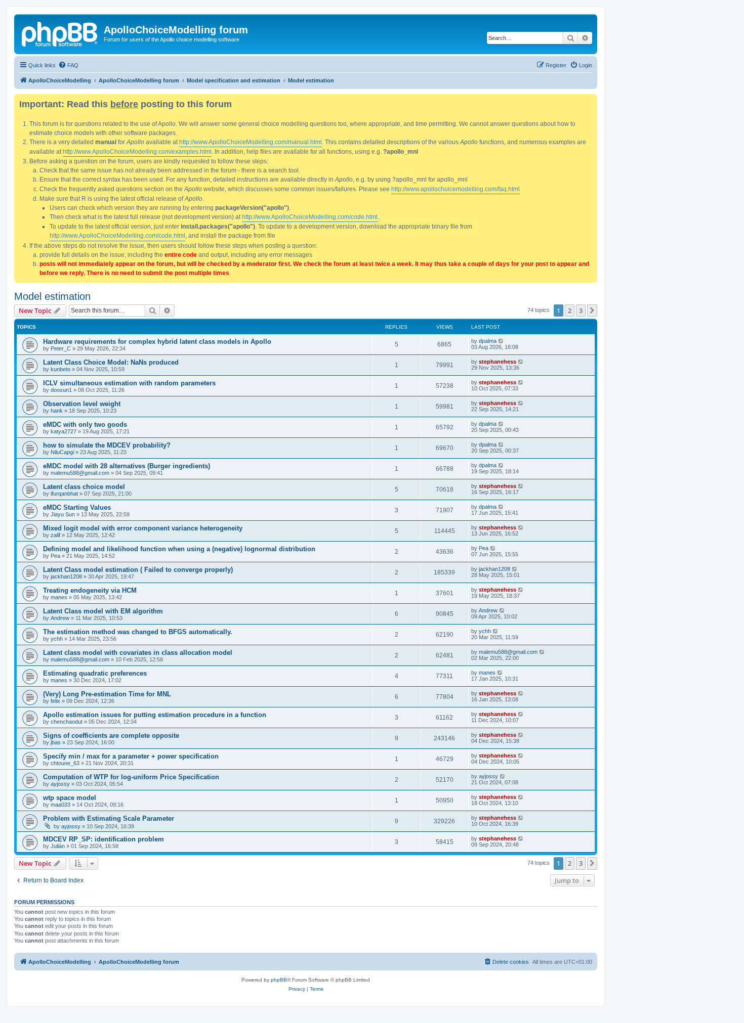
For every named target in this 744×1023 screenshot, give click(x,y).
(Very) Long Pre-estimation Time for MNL (107, 694)
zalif (55, 535)
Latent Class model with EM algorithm (103, 611)
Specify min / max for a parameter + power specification (131, 756)
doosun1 (61, 390)
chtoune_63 (65, 763)
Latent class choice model (84, 487)
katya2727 (63, 431)
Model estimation (52, 296)
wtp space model (69, 798)
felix (55, 701)
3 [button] (581, 310)
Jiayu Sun (63, 514)
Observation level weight (81, 404)
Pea (55, 556)
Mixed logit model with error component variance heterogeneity (142, 528)
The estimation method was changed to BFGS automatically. (137, 632)
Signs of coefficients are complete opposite (111, 735)
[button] (592, 310)
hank (57, 411)
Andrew (60, 618)
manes (59, 597)
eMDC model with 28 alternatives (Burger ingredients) (126, 466)
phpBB (279, 980)
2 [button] (569, 310)
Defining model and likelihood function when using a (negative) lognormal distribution (179, 549)
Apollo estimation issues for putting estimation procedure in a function (154, 715)
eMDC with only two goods (85, 424)
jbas (56, 742)
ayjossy (60, 784)
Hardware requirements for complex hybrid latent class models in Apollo (157, 341)
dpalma (488, 341)
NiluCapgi (62, 452)
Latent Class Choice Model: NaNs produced (111, 362)
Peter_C (61, 348)
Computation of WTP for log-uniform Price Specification (131, 777)
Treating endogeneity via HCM (90, 590)
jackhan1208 (66, 576)
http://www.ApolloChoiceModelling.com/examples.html (137, 151)
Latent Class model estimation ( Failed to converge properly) (138, 569)
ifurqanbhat (64, 494)
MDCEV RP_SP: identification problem (103, 839)
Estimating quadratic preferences (95, 673)
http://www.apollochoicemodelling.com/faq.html (455, 189)
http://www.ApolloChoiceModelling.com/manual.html (250, 142)
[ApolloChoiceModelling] (60, 33)
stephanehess (497, 362)
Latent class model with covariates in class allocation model (137, 652)
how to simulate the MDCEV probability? (107, 445)
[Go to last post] (501, 341)
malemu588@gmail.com (80, 473)
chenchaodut (66, 722)
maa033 (60, 805)
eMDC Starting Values (77, 507)
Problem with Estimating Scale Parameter (108, 818)
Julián (58, 846)
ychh (57, 639)
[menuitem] (68, 65)
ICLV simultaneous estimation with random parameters (129, 383)
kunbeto (60, 369)
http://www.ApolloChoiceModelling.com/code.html (310, 216)
